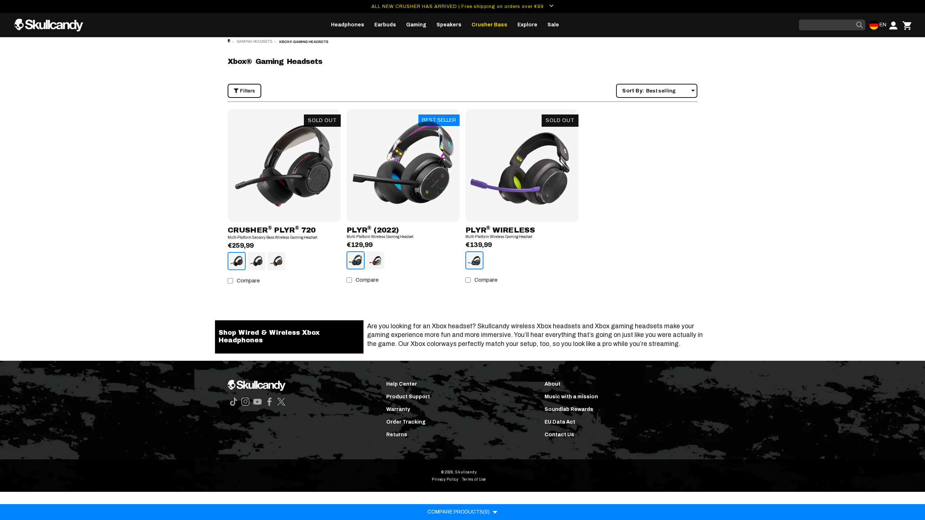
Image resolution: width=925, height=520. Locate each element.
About (552, 384)
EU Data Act (560, 422)
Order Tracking (406, 422)
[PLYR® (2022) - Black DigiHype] (356, 260)
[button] (347, 24)
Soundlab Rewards (569, 409)
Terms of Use (474, 479)
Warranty (398, 409)
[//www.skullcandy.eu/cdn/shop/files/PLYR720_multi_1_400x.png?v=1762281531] (284, 165)
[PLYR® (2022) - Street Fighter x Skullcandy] (375, 260)
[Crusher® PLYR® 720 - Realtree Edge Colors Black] (276, 261)
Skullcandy (466, 472)
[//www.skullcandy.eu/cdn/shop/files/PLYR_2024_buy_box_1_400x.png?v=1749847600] (521, 165)
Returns (396, 434)
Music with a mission (571, 396)
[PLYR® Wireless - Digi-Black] (474, 260)
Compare (248, 280)
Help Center (401, 384)
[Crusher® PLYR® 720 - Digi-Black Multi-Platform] (237, 261)
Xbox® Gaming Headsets (303, 42)
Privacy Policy (445, 479)
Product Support (408, 396)
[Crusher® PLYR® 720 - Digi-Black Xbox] (257, 261)
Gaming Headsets (254, 41)
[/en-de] (51, 25)
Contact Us (559, 434)
